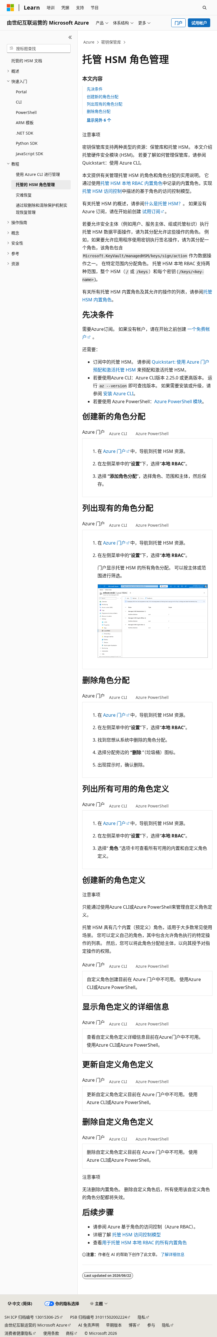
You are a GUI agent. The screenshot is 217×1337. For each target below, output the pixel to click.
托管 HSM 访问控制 (102, 191)
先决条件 (95, 89)
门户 (179, 22)
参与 (151, 1325)
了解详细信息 (173, 1254)
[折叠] (70, 37)
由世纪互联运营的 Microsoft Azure (36, 1325)
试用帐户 (199, 22)
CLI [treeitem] (19, 102)
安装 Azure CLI (118, 393)
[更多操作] (207, 42)
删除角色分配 (98, 111)
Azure (88, 42)
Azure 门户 (114, 451)
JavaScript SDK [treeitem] (29, 153)
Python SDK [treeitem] (27, 143)
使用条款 (51, 1333)
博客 (132, 1325)
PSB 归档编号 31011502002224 (98, 1317)
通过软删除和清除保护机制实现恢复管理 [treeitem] (41, 208)
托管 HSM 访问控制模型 (136, 1235)
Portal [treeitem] (21, 91)
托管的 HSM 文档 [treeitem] (26, 60)
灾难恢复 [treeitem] (24, 195)
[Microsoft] (10, 7)
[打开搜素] (204, 8)
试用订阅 (151, 211)
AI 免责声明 (88, 1325)
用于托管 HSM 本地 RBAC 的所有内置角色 (144, 1242)
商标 (70, 1333)
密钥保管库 (111, 42)
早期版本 (114, 1325)
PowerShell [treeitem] (26, 112)
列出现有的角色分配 (104, 104)
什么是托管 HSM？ (163, 203)
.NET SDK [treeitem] (24, 133)
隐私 (142, 1317)
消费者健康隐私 (18, 1333)
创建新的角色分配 (102, 96)
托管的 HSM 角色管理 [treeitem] (35, 184)
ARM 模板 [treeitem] (25, 122)
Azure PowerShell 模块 (178, 401)
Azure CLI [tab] (118, 433)
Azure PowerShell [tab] (152, 433)
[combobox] (39, 48)
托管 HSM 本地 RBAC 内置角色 (131, 183)
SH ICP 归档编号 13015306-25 (32, 1317)
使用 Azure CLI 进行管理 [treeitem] (38, 174)
